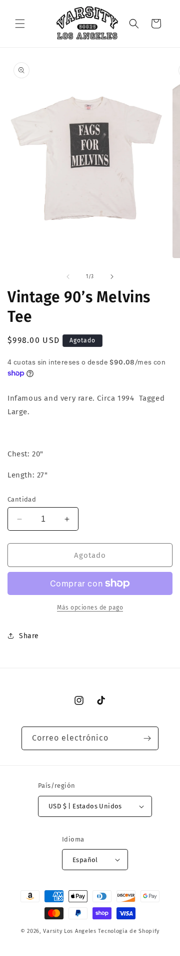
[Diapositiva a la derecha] (112, 277)
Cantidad (22, 499)
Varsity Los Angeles (69, 931)
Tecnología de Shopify (129, 931)
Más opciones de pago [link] (90, 607)
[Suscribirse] (147, 738)
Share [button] (29, 636)
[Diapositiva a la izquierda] (68, 277)
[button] (20, 24)
